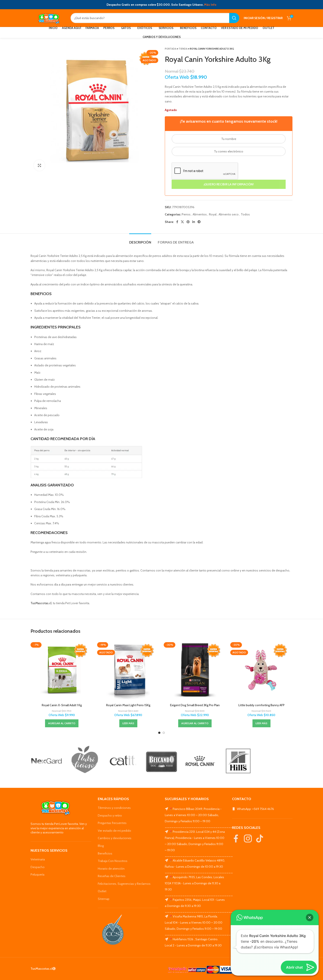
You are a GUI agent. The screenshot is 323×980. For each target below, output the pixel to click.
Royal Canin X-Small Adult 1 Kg (62, 705)
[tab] (140, 240)
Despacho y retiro (110, 815)
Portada (170, 48)
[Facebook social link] (177, 222)
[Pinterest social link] (188, 222)
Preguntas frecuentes (112, 823)
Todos (245, 214)
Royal (212, 214)
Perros (186, 214)
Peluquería (37, 874)
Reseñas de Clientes (111, 876)
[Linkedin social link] (193, 222)
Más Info (210, 5)
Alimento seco (229, 214)
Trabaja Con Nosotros (112, 861)
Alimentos (200, 214)
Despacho (38, 867)
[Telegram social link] (199, 222)
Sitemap (103, 899)
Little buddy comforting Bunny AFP (261, 705)
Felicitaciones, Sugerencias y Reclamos (124, 884)
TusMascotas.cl (41, 603)
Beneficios (105, 853)
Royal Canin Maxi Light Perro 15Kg (128, 705)
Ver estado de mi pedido (114, 831)
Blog (101, 846)
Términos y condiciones (114, 808)
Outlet (102, 891)
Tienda (183, 48)
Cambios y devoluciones (114, 838)
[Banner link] (46, 761)
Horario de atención (111, 869)
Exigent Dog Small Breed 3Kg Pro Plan (195, 705)
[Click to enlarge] (39, 165)
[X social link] (182, 222)
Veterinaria (38, 859)
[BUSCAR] (234, 18)
